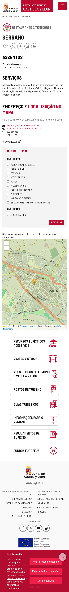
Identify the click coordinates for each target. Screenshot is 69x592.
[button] (6, 243)
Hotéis (14, 181)
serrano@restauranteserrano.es (23, 125)
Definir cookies (46, 580)
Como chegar (10, 141)
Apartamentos (18, 185)
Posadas (15, 173)
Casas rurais (18, 168)
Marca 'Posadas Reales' (23, 164)
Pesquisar (56, 222)
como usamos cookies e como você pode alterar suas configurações (16, 581)
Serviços (13, 16)
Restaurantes (18, 214)
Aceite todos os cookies (46, 561)
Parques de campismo (22, 189)
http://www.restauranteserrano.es (24, 128)
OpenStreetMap (26, 326)
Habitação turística (21, 198)
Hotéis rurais (18, 177)
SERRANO (25, 16)
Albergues (16, 194)
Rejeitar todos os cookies (46, 571)
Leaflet (8, 326)
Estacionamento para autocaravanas (30, 202)
